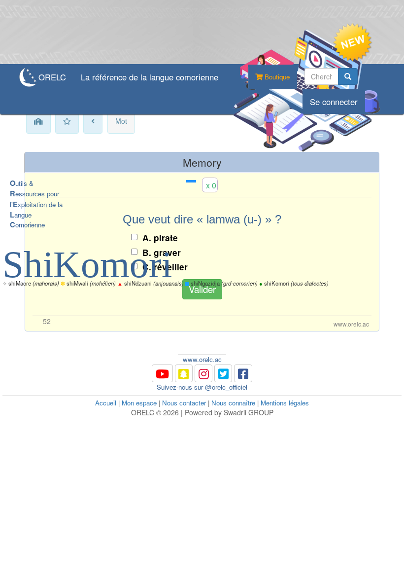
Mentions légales (285, 402)
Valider (202, 289)
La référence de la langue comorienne (149, 77)
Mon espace (139, 402)
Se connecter (334, 102)
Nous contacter (184, 402)
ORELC (52, 77)
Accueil (105, 402)
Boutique (276, 76)
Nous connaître (233, 402)
